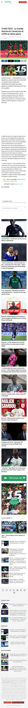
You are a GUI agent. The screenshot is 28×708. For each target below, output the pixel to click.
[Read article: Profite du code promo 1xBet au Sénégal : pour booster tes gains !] (4, 644)
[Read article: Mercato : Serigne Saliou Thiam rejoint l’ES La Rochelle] (14, 383)
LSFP (16, 686)
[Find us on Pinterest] (14, 592)
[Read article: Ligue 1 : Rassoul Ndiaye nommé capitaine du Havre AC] (14, 527)
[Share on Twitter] (11, 61)
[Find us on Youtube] (17, 590)
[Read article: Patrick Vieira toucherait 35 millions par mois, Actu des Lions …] (4, 662)
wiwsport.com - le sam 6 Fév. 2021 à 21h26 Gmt (11, 37)
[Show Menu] (1, 2)
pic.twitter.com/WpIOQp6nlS (10, 181)
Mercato (5, 235)
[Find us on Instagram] (13, 590)
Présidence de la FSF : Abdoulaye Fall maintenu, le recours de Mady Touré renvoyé (12, 443)
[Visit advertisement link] (14, 70)
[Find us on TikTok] (21, 590)
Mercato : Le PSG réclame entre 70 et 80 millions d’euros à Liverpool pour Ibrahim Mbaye (12, 344)
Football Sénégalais (6, 682)
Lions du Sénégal (22, 680)
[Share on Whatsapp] (17, 61)
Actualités (14, 683)
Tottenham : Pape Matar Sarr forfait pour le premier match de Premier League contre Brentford (13, 469)
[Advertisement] (14, 15)
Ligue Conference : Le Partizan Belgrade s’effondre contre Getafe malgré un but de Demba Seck (17, 581)
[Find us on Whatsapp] (3, 590)
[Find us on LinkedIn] (24, 590)
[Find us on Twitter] (10, 590)
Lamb (11, 682)
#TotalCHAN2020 (20, 179)
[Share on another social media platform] (24, 61)
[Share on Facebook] (4, 61)
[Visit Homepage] (8, 2)
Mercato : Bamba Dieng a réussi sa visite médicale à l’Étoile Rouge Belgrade (17, 575)
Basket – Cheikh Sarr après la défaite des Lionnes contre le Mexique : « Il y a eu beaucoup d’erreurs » (18, 568)
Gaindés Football (7, 287)
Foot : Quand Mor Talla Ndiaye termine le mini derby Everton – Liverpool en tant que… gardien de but (13, 292)
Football (5, 38)
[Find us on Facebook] (6, 590)
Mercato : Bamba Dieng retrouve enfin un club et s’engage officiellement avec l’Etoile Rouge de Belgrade (13, 318)
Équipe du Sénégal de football (8, 680)
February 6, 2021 (18, 184)
